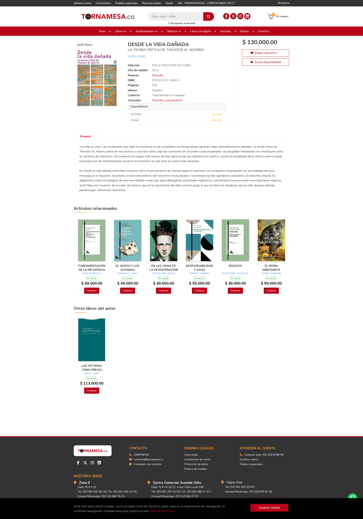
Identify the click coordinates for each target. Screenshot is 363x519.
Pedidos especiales (126, 3)
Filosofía (157, 75)
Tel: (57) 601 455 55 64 (239, 487)
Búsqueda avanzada (182, 23)
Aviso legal (191, 455)
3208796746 (141, 455)
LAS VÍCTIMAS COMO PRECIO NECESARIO (91, 367)
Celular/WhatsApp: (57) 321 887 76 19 (101, 496)
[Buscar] (208, 16)
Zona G (84, 483)
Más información (161, 511)
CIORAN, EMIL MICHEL (163, 273)
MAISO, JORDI (137, 56)
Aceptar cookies (269, 508)
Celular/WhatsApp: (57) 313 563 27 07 (174, 496)
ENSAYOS (235, 266)
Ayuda (169, 3)
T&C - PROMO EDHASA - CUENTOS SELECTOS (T (206, 3)
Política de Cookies (195, 469)
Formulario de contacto (147, 464)
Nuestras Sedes (151, 3)
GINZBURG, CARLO (127, 273)
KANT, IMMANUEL (91, 273)
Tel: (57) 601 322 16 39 (165, 491)
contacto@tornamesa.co (148, 459)
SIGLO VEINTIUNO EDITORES (171, 65)
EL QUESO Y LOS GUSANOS (127, 268)
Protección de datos (196, 464)
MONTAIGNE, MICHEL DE (235, 273)
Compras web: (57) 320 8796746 (264, 455)
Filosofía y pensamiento (167, 100)
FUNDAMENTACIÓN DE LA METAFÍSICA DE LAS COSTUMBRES (91, 268)
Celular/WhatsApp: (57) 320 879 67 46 (248, 491)
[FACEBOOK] (226, 16)
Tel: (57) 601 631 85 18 (92, 491)
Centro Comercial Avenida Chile (177, 483)
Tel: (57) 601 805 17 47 (196, 491)
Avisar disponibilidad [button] (267, 62)
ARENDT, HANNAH (199, 273)
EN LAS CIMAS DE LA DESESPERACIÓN (163, 268)
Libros (119, 31)
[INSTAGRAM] (240, 16)
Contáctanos (103, 3)
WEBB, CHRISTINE (271, 273)
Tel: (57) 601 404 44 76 (122, 491)
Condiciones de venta (197, 459)
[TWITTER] (233, 16)
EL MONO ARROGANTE (271, 268)
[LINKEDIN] (247, 16)
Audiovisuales (145, 31)
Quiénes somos (83, 3)
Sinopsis (85, 136)
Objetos (172, 31)
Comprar (92, 290)
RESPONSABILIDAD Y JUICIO (199, 268)
